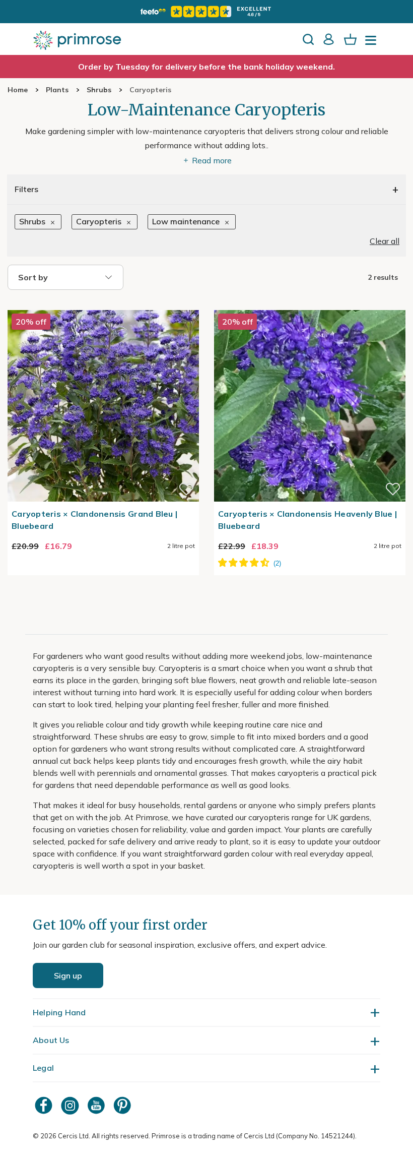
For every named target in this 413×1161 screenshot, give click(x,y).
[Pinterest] (123, 1105)
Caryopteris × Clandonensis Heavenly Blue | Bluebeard (307, 520)
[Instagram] (71, 1105)
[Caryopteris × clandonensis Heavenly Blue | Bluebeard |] (309, 304)
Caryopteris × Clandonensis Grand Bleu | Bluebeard (94, 520)
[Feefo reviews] (206, 11)
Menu (373, 43)
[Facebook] (45, 1105)
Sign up (68, 975)
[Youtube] (97, 1105)
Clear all (384, 241)
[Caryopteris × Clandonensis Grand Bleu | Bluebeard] (103, 304)
